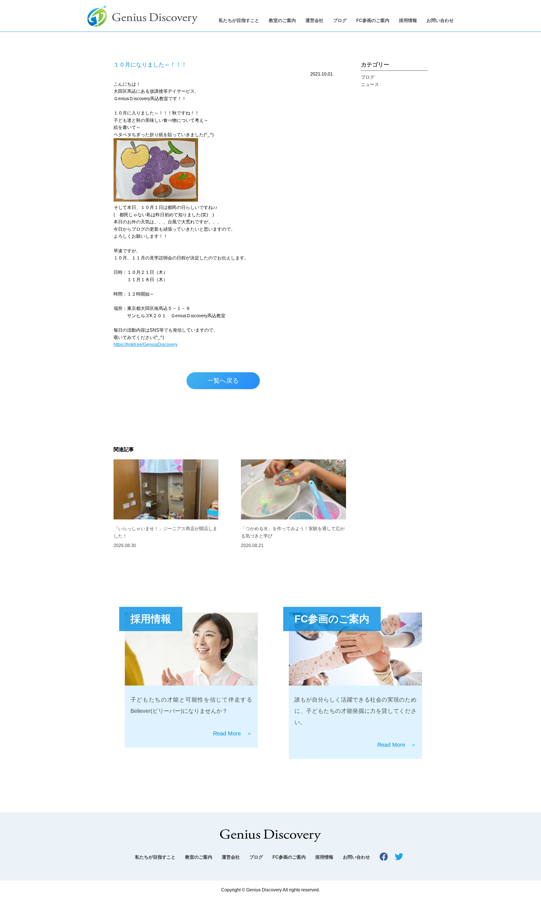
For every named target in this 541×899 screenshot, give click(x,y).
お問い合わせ (440, 20)
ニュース (370, 84)
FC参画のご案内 (372, 20)
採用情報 (408, 20)
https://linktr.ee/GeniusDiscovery (146, 344)
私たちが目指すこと (239, 20)
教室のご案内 (282, 20)
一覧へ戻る (223, 380)
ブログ (340, 20)
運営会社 (314, 20)
